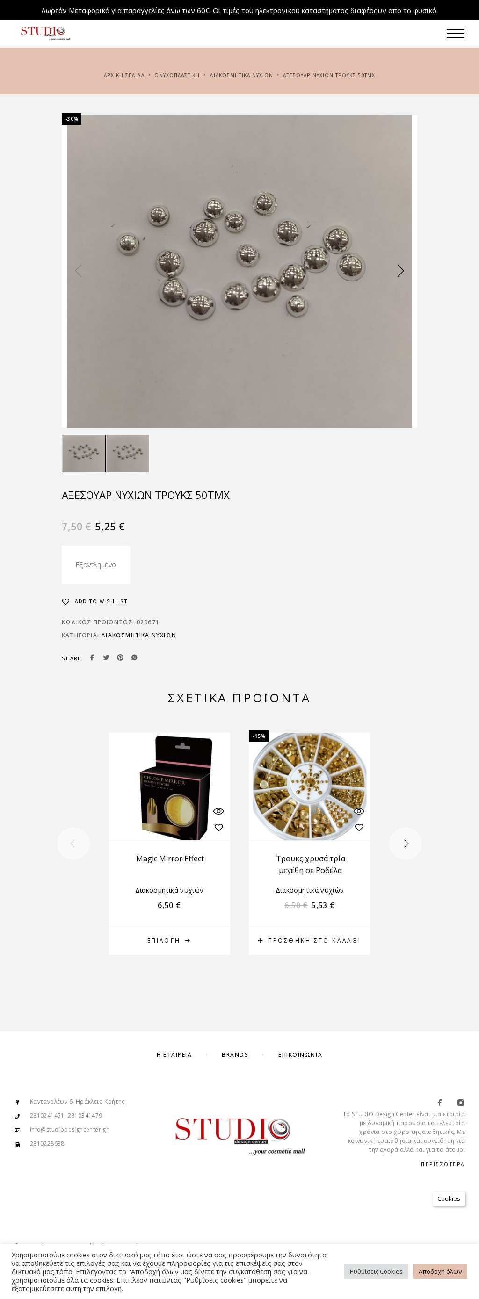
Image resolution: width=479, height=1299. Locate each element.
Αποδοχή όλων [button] (440, 1271)
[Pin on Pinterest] (120, 658)
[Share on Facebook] (92, 658)
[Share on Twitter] (106, 658)
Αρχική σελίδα (124, 75)
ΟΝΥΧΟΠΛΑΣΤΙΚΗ (177, 75)
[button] (309, 941)
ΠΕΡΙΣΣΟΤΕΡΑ (443, 1164)
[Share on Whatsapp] (134, 658)
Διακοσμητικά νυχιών (241, 75)
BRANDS (235, 1055)
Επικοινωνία (300, 1055)
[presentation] (78, 271)
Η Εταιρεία (174, 1055)
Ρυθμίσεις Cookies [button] (376, 1271)
